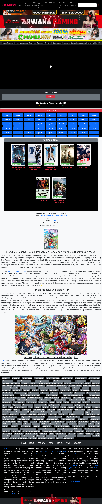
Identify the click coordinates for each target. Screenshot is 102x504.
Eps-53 (83, 137)
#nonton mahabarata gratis (31, 431)
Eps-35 (83, 128)
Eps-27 (94, 124)
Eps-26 (83, 124)
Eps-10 (7, 119)
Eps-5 (51, 115)
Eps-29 (18, 128)
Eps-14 (50, 119)
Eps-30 (29, 128)
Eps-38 (18, 133)
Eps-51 (61, 137)
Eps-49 (40, 137)
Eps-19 (7, 124)
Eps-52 (72, 137)
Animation (63, 216)
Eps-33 (61, 128)
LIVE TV (60, 443)
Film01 (51, 271)
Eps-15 (61, 119)
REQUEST (77, 443)
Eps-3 (29, 115)
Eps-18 (94, 119)
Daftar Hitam (75, 481)
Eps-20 (18, 124)
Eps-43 (72, 133)
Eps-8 (83, 115)
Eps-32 (50, 128)
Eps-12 (29, 119)
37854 (54, 220)
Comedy (56, 216)
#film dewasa (96, 390)
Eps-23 (50, 124)
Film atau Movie (47, 451)
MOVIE (32, 443)
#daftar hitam (79, 383)
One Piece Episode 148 (16, 271)
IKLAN (68, 443)
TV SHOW (41, 443)
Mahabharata (73, 453)
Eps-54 (94, 137)
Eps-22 (40, 124)
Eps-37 (7, 133)
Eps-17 (83, 119)
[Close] (52, 16)
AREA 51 (51, 443)
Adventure (49, 216)
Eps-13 (40, 119)
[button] (50, 3)
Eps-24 (61, 124)
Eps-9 (94, 115)
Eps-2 (18, 115)
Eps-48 (29, 137)
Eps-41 (50, 133)
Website (15, 494)
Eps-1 (7, 115)
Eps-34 (72, 128)
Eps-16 (72, 119)
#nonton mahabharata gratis (51, 431)
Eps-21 (29, 124)
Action (43, 216)
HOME (23, 443)
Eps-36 (94, 128)
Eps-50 (50, 137)
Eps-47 (18, 137)
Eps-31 (40, 128)
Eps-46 (7, 137)
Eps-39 (29, 133)
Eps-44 (83, 133)
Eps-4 (40, 115)
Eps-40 (40, 133)
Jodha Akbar (72, 465)
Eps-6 (62, 115)
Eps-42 (61, 133)
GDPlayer (51, 96)
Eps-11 (18, 119)
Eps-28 (7, 128)
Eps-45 (94, 133)
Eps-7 (72, 115)
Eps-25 (72, 124)
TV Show (58, 451)
